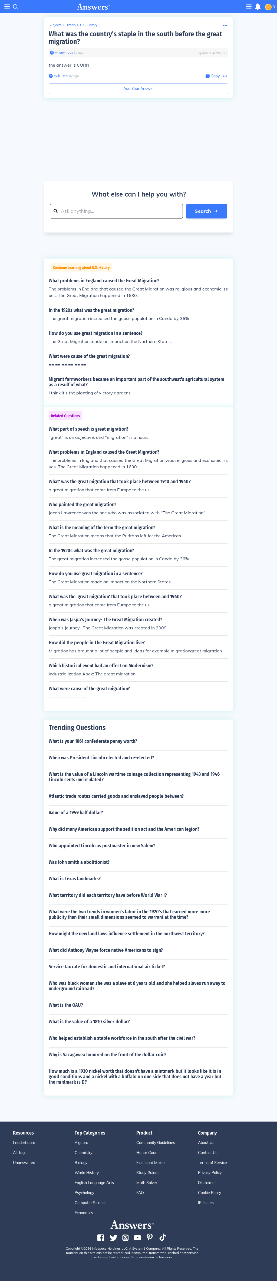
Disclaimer (207, 1182)
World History (87, 1172)
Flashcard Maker (150, 1162)
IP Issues (206, 1202)
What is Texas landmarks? (75, 879)
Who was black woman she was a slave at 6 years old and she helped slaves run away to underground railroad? (137, 986)
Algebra (81, 1142)
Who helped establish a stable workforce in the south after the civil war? (122, 1038)
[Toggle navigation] (7, 6)
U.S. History (88, 25)
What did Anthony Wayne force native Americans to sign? (106, 950)
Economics (84, 1212)
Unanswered (24, 1162)
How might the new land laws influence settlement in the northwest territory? (127, 934)
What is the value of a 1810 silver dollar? (89, 1022)
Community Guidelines (155, 1142)
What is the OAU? (66, 1005)
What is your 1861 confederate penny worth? (93, 741)
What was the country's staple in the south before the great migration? (135, 38)
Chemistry (83, 1152)
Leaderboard (24, 1142)
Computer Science (91, 1202)
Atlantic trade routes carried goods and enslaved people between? (116, 796)
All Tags (20, 1152)
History (70, 25)
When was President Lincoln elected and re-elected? (101, 758)
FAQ (140, 1192)
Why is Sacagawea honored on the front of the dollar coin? (107, 1055)
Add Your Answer (138, 88)
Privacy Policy (210, 1172)
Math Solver (146, 1182)
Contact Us (207, 1152)
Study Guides (147, 1172)
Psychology (84, 1192)
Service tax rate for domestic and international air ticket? (107, 967)
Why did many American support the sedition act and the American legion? (124, 829)
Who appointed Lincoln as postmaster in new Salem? (102, 846)
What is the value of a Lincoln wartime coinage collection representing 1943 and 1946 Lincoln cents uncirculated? (134, 777)
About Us (206, 1142)
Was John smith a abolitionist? (79, 862)
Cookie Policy (209, 1192)
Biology (81, 1162)
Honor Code (146, 1152)
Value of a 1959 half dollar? (76, 813)
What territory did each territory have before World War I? (108, 895)
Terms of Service (212, 1162)
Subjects (55, 25)
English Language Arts (94, 1182)
